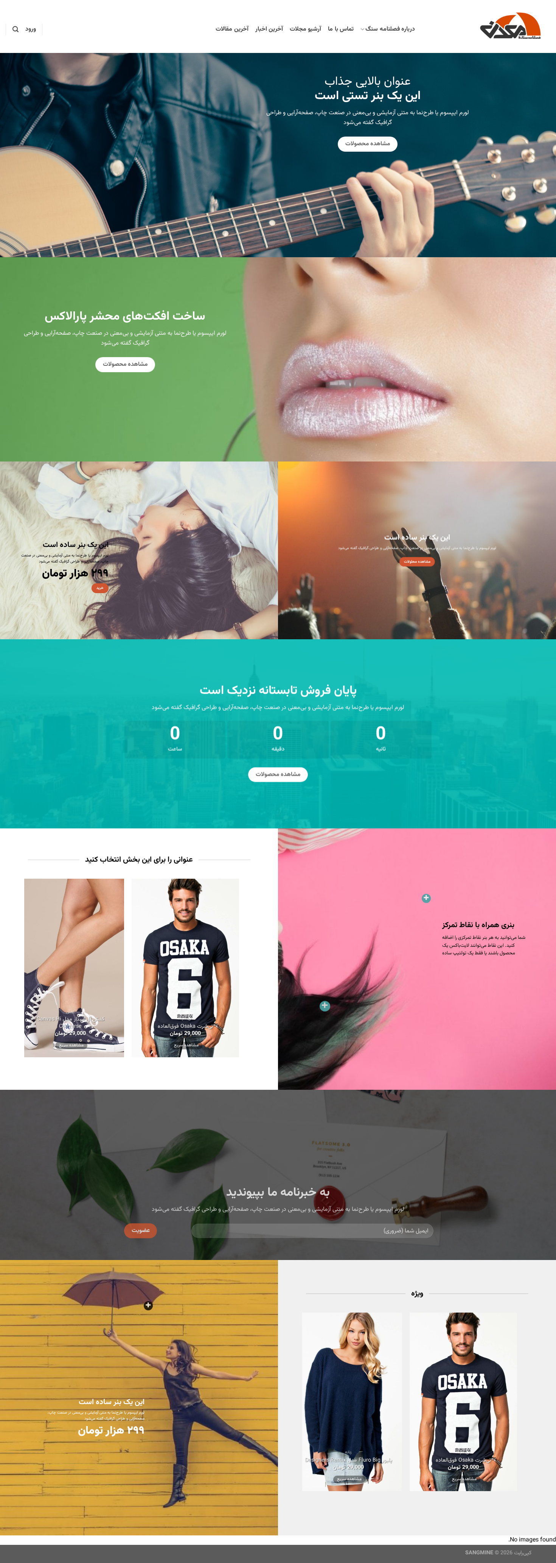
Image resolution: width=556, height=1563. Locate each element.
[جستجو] (15, 29)
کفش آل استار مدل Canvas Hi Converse (70, 1023)
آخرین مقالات (232, 29)
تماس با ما (341, 29)
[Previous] (262, 971)
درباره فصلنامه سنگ (390, 29)
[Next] (10, 971)
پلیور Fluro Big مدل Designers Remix (348, 1460)
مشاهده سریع (186, 1044)
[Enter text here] (148, 1305)
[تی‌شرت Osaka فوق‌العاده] (426, 898)
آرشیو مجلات (305, 29)
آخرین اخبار (269, 29)
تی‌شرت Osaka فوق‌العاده (185, 1026)
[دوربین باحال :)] (325, 1006)
